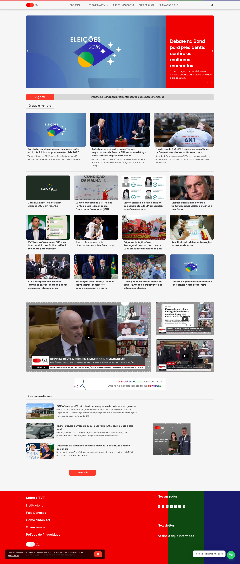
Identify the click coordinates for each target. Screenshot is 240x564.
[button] (212, 5)
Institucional (35, 505)
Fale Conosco (36, 512)
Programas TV (97, 5)
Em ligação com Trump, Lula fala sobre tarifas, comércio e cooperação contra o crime (95, 284)
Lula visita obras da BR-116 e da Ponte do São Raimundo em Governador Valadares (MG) (94, 205)
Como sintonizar (38, 520)
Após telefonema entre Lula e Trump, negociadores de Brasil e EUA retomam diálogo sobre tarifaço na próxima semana (119, 152)
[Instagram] (167, 506)
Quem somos (35, 527)
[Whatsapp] (163, 506)
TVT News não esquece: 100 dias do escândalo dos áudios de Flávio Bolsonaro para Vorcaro (47, 245)
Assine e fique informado (176, 536)
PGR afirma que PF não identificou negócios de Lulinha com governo (96, 406)
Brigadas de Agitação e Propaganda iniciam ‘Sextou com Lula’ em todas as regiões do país (143, 245)
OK (98, 554)
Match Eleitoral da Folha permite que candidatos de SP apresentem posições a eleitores (143, 205)
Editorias (75, 5)
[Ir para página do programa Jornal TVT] (171, 454)
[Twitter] (171, 506)
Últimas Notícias (169, 5)
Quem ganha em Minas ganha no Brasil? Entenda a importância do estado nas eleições (143, 284)
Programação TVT (123, 5)
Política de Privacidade (43, 534)
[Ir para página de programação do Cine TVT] (120, 389)
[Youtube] (159, 506)
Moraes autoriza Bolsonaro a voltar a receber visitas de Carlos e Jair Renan (192, 205)
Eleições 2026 (146, 5)
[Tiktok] (179, 506)
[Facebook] (175, 506)
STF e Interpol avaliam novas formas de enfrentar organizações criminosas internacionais (48, 284)
